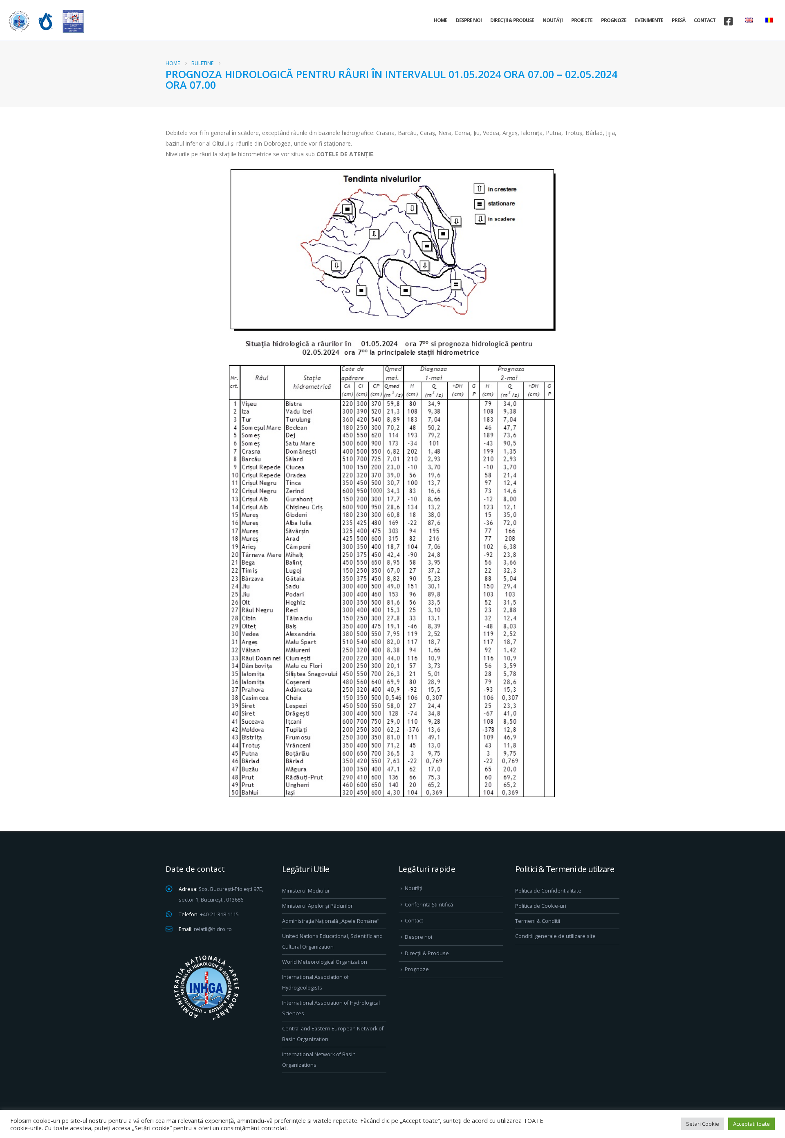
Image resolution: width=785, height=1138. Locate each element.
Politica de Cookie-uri (540, 905)
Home (440, 20)
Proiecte (581, 20)
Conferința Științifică (429, 904)
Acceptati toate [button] (751, 1123)
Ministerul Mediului (305, 890)
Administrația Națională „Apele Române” (330, 921)
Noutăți (553, 20)
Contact (704, 20)
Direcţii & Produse (512, 20)
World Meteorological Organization (324, 961)
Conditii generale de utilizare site (555, 936)
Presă (678, 20)
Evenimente (649, 20)
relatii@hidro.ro (213, 929)
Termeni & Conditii (537, 921)
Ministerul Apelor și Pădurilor (317, 905)
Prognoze (613, 20)
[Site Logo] (45, 21)
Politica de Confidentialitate (548, 890)
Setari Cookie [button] (702, 1123)
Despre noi (469, 20)
